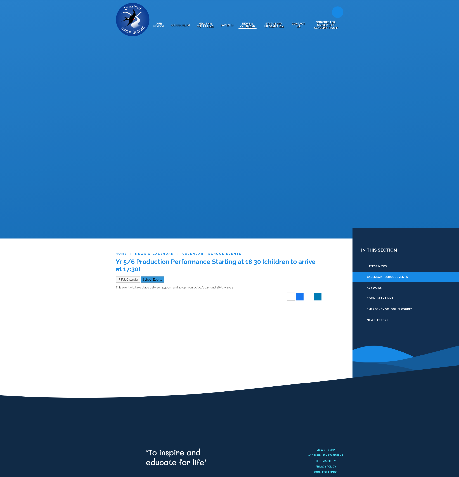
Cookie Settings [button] (325, 472)
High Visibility (326, 461)
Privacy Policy (326, 466)
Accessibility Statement (325, 455)
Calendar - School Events (212, 254)
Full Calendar (129, 279)
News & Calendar (154, 254)
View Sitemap (326, 450)
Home (121, 254)
